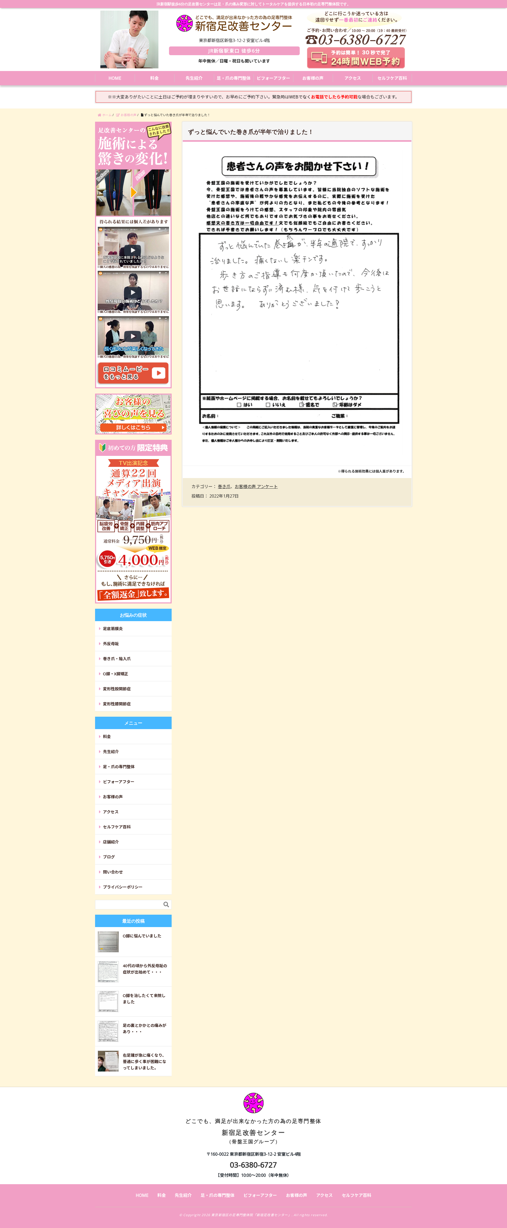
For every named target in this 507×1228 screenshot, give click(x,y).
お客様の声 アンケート (256, 486)
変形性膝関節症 (117, 703)
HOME (115, 78)
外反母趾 (111, 643)
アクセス (352, 78)
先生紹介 (194, 78)
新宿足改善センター (253, 1130)
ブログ (109, 856)
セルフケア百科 (392, 78)
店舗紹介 (111, 841)
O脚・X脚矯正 (115, 673)
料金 (154, 78)
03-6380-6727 (253, 1165)
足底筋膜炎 (113, 628)
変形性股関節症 (117, 688)
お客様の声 (312, 78)
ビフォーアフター (273, 78)
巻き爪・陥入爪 (117, 658)
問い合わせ (113, 872)
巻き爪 (224, 486)
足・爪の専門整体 (234, 78)
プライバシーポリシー (123, 887)
